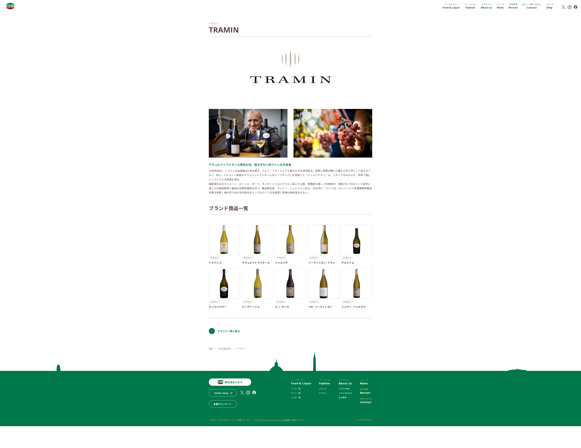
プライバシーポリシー (271, 420)
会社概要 (342, 397)
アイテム (323, 393)
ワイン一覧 (296, 393)
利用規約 (286, 420)
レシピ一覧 (296, 397)
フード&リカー (224, 348)
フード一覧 (296, 388)
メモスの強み (344, 388)
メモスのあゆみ (345, 393)
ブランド (323, 388)
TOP (211, 348)
